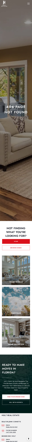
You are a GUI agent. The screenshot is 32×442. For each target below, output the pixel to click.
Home (16, 241)
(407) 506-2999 (11, 432)
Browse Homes (16, 248)
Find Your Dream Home (16, 397)
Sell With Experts (16, 402)
